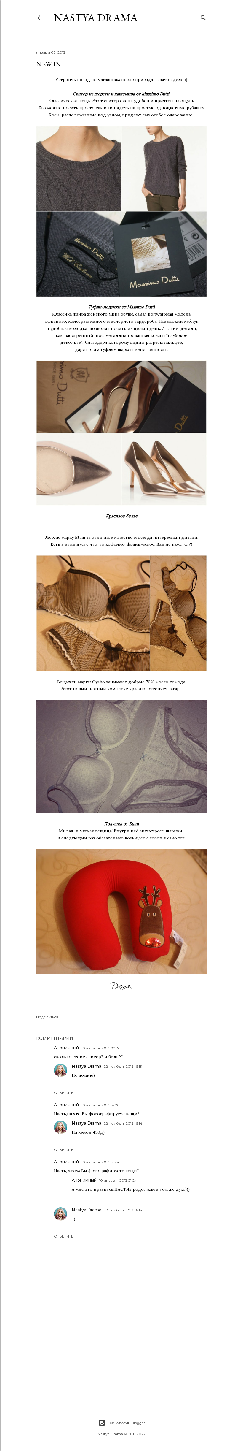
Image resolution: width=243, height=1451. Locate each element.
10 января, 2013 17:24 (100, 1162)
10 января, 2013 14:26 (100, 1105)
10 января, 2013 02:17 (100, 1048)
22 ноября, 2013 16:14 (123, 1123)
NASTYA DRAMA (96, 18)
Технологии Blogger (126, 1422)
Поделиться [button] (47, 1017)
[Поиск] (203, 16)
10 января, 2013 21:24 (118, 1180)
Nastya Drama (86, 1066)
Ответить (63, 1092)
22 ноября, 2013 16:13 (123, 1066)
